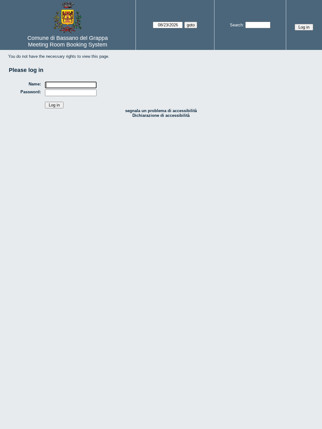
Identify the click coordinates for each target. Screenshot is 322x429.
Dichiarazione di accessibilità (161, 115)
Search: (237, 25)
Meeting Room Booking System (67, 44)
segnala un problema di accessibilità (161, 110)
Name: (35, 84)
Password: (30, 92)
